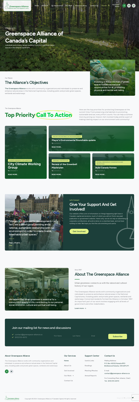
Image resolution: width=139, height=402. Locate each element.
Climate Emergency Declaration (20, 160)
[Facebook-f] (124, 5)
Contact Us (68, 381)
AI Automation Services (113, 398)
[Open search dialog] (105, 6)
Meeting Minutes (91, 371)
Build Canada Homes (106, 167)
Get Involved (69, 371)
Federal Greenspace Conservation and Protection (110, 163)
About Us (67, 366)
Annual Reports (91, 376)
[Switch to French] (134, 5)
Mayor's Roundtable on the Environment (67, 136)
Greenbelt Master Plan (60, 160)
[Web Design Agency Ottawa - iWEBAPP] (132, 397)
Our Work (67, 376)
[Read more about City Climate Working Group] (26, 152)
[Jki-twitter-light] (129, 5)
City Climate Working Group (24, 165)
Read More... (13, 174)
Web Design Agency (101, 398)
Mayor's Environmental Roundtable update (74, 140)
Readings (88, 366)
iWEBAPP (129, 398)
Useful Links (89, 361)
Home (66, 361)
